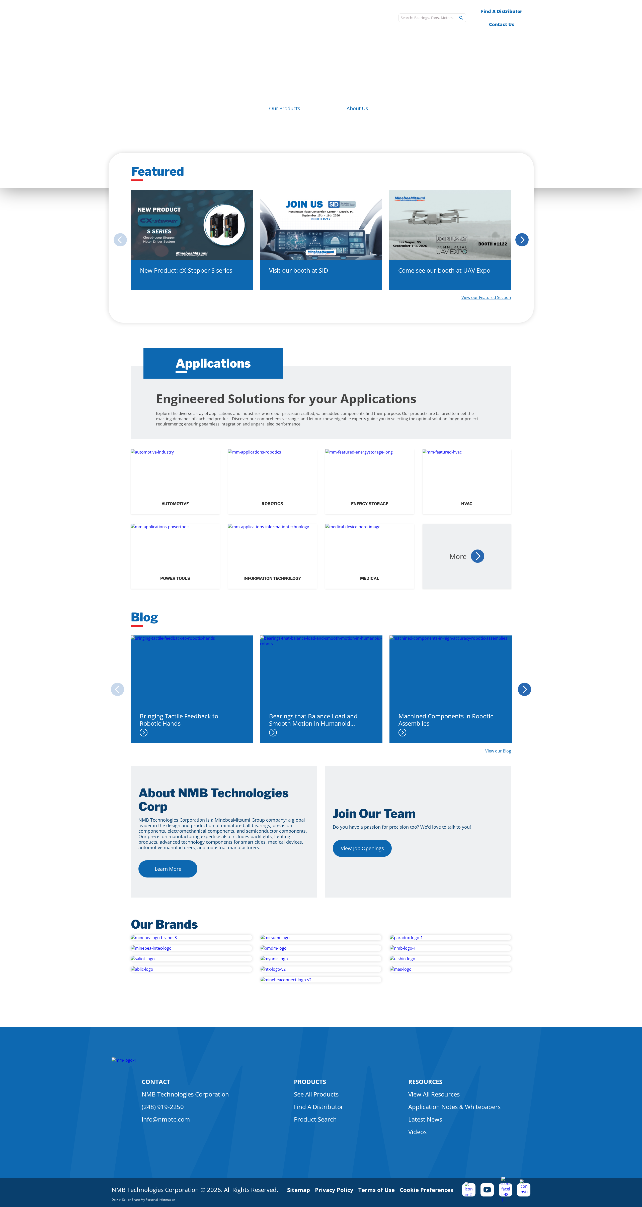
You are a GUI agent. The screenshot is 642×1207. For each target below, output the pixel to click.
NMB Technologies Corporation (185, 1094)
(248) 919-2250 (163, 1107)
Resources (354, 18)
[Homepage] (162, 18)
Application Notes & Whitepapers (454, 1107)
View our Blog (498, 751)
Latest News (425, 1119)
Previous (119, 240)
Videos (417, 1132)
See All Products (316, 1094)
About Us (357, 108)
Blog (384, 18)
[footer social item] (468, 1189)
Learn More (168, 868)
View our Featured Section (486, 297)
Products (245, 18)
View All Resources (434, 1094)
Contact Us (501, 24)
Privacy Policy (334, 1189)
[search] (461, 17)
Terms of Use (376, 1189)
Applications (286, 18)
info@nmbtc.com (166, 1119)
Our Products (284, 108)
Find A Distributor (501, 11)
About (321, 18)
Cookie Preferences (426, 1189)
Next (523, 240)
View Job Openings (362, 848)
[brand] (191, 937)
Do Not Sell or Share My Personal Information (143, 1199)
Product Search (315, 1119)
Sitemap (298, 1189)
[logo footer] (124, 1060)
